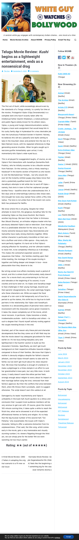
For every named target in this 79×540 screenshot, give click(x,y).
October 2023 (64, 374)
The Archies (63, 100)
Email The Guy (64, 40)
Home (5, 40)
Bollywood (62, 395)
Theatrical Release (66, 423)
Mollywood (62, 407)
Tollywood (62, 427)
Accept (68, 537)
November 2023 (65, 370)
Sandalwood (63, 419)
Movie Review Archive (19, 40)
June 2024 (62, 354)
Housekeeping (64, 399)
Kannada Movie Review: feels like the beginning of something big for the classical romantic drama (40, 463)
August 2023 (63, 382)
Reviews (61, 415)
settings (57, 538)
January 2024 (64, 362)
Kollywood (62, 403)
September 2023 (65, 378)
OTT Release (63, 411)
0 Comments (34, 71)
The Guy (7, 71)
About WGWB (36, 40)
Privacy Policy (50, 40)
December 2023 (65, 366)
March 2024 (63, 358)
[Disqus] (27, 499)
